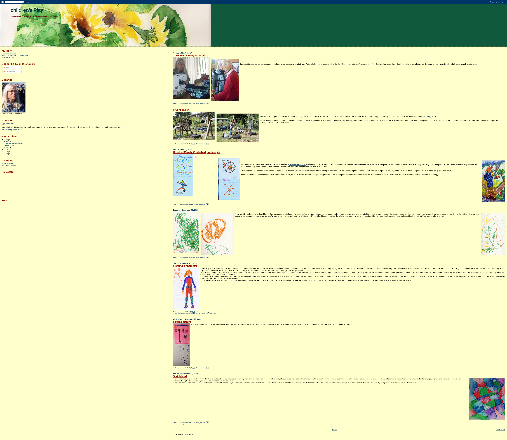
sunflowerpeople (8, 57)
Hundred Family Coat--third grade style (196, 152)
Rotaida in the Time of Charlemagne (15, 55)
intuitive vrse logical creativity (199, 313)
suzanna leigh (9, 124)
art (178, 424)
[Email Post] (207, 103)
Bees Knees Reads (9, 165)
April (7, 147)
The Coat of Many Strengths (190, 55)
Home (334, 430)
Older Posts (500, 430)
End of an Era (181, 109)
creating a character (185, 265)
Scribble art (180, 376)
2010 (6, 140)
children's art (193, 424)
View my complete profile (11, 130)
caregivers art (184, 424)
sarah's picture (182, 321)
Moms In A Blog (7, 163)
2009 (6, 149)
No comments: (200, 103)
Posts (7, 68)
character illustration (184, 313)
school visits (212, 313)
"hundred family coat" (297, 165)
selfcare (200, 424)
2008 (6, 152)
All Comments (10, 72)
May (7, 141)
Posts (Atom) (189, 434)
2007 (6, 154)
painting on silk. (431, 117)
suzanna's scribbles (9, 54)
